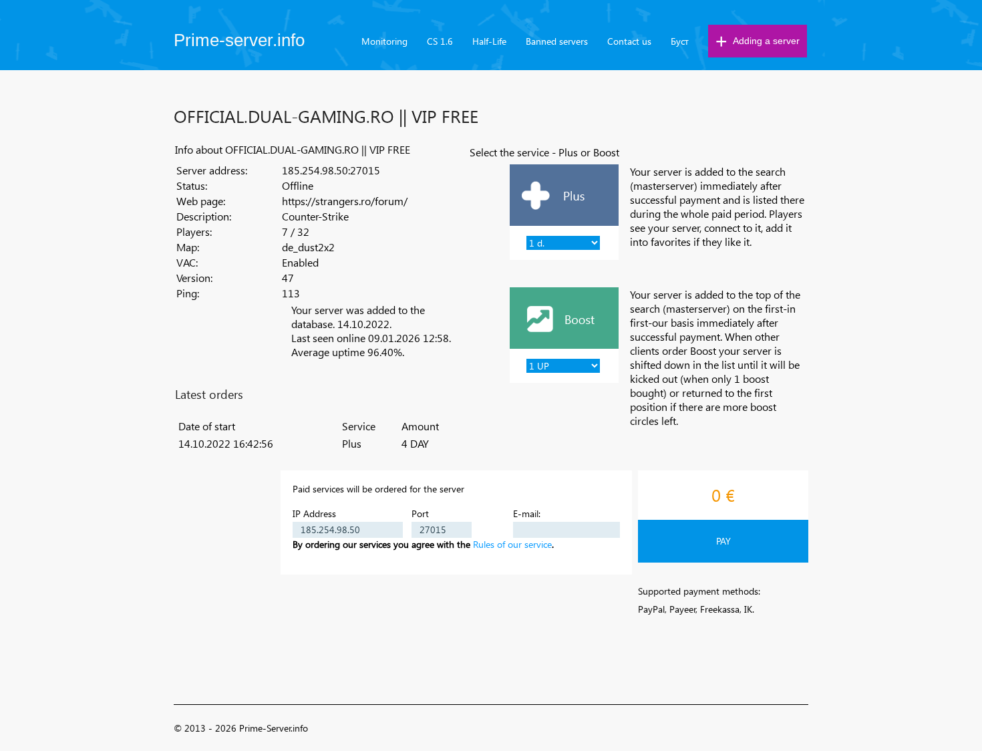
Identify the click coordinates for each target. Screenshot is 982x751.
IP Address (314, 513)
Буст (680, 41)
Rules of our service (512, 544)
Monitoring (384, 41)
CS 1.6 (440, 41)
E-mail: (526, 513)
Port (420, 513)
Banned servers (557, 41)
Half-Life (489, 41)
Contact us (629, 41)
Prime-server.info (239, 40)
